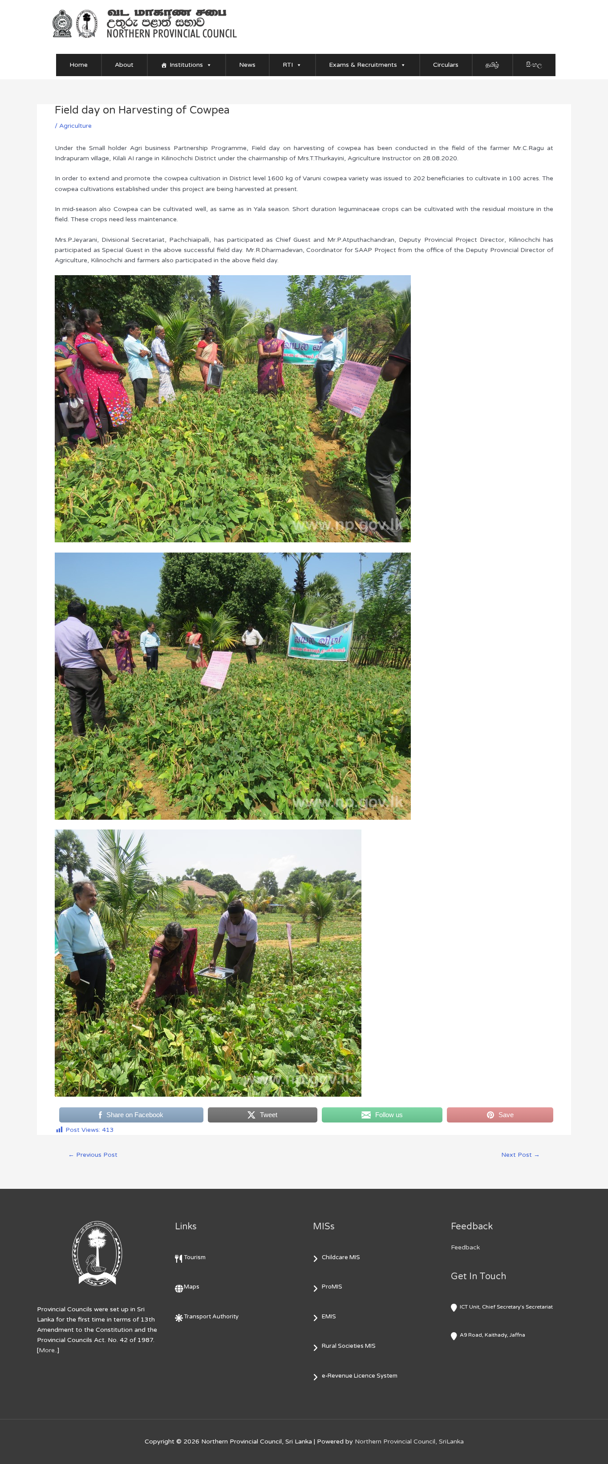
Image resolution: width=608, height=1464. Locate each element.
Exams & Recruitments (363, 65)
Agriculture (75, 126)
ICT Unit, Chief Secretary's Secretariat (506, 1307)
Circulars (445, 65)
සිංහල (534, 65)
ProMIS (332, 1286)
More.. (48, 1350)
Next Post (520, 1155)
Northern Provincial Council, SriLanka (409, 1441)
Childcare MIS (341, 1257)
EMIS (329, 1316)
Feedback (465, 1247)
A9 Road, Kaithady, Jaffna (492, 1335)
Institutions (186, 65)
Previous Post (93, 1155)
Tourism (195, 1257)
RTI (288, 65)
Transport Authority (211, 1316)
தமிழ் (492, 65)
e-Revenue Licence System (359, 1375)
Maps (191, 1286)
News (247, 65)
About (124, 65)
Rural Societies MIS (349, 1346)
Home (78, 65)
